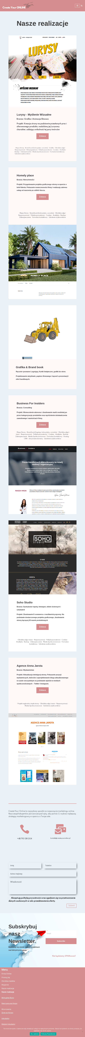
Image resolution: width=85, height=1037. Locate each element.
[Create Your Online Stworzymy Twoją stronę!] (20, 5)
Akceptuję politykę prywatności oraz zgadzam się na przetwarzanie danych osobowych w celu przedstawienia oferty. (42, 906)
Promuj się (6, 984)
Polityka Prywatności (48, 1034)
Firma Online (6, 980)
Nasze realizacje (8, 995)
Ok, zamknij (34, 1034)
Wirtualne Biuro (8, 1004)
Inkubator (5, 1025)
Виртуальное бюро (9, 1010)
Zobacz (42, 136)
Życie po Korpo (7, 1019)
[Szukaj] (81, 5)
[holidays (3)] (42, 363)
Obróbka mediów (8, 988)
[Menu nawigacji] (77, 5)
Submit (71, 912)
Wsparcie (5, 991)
